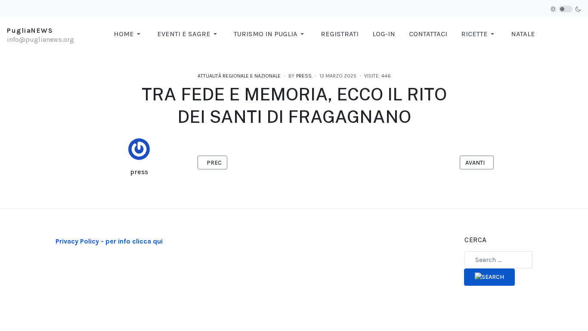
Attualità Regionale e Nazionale (239, 76)
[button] (128, 34)
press (139, 172)
